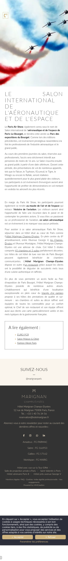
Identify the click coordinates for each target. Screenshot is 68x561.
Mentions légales (13, 479)
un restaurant (31, 265)
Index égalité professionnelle (45, 479)
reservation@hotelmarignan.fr (34, 417)
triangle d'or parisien (52, 293)
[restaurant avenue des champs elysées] (24, 435)
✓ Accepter (18, 537)
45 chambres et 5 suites (27, 251)
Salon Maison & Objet (28, 339)
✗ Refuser (50, 537)
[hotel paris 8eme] (30, 435)
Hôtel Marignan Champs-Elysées (22, 236)
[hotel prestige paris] (44, 435)
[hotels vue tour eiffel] (34, 396)
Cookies (29, 479)
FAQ (23, 479)
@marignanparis (34, 379)
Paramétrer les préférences (34, 541)
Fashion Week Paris (27, 343)
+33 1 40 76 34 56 (37, 414)
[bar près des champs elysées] (37, 435)
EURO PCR (23, 335)
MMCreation (39, 485)
